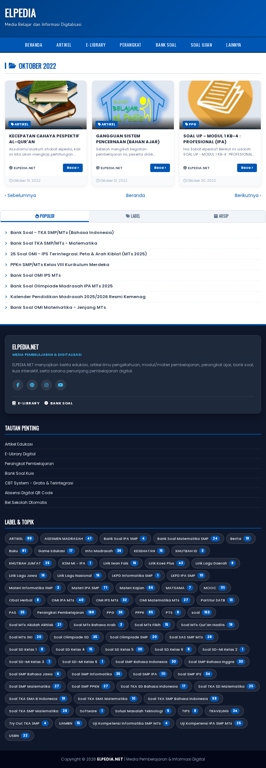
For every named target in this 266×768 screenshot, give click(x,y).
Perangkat (130, 44)
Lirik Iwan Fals (119, 563)
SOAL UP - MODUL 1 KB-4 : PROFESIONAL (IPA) (212, 139)
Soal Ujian (201, 44)
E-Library (96, 44)
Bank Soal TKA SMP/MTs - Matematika (53, 243)
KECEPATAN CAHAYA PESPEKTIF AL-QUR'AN (44, 139)
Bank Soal (166, 44)
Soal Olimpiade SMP (133, 637)
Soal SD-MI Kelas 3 (29, 661)
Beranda (33, 44)
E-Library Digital (20, 454)
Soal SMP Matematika (34, 686)
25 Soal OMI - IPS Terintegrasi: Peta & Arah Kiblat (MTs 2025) (78, 254)
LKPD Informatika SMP (135, 575)
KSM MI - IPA (76, 563)
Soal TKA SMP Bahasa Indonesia (182, 698)
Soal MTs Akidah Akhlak (35, 624)
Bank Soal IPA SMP (124, 538)
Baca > (73, 167)
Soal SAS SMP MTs (190, 637)
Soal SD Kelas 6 (172, 649)
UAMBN (69, 723)
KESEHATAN (148, 550)
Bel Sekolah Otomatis (26, 502)
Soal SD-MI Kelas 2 (222, 649)
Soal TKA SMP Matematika (38, 711)
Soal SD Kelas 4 (74, 649)
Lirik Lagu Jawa (27, 575)
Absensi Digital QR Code (29, 492)
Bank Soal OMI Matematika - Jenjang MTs (58, 307)
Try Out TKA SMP (27, 723)
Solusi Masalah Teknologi (142, 711)
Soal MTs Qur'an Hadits (207, 624)
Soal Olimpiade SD (75, 637)
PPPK (144, 612)
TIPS (189, 711)
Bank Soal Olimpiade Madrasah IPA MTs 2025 (61, 286)
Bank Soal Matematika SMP (187, 538)
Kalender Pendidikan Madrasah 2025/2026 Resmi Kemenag (78, 297)
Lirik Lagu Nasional (78, 575)
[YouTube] (60, 384)
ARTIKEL (21, 124)
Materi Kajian (136, 587)
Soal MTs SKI (25, 637)
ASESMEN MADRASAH (67, 538)
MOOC (214, 587)
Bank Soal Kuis (19, 473)
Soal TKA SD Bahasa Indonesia (153, 686)
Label (135, 216)
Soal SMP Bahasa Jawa (34, 674)
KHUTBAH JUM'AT (29, 563)
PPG (192, 124)
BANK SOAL (61, 403)
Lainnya (233, 44)
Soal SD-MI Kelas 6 (82, 661)
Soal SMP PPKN (90, 686)
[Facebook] (17, 384)
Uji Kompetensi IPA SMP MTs (210, 723)
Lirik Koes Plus (166, 563)
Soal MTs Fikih (151, 624)
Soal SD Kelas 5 (123, 649)
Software (91, 711)
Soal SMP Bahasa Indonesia (145, 661)
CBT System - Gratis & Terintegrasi (39, 483)
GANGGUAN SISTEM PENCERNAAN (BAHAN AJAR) (128, 139)
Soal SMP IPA (149, 674)
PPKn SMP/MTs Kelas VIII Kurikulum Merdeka (59, 265)
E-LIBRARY (29, 403)
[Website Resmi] (32, 384)
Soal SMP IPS (194, 674)
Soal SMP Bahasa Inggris (215, 661)
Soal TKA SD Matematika (225, 686)
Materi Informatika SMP (34, 587)
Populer (46, 216)
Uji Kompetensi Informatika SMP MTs (130, 723)
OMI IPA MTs (67, 600)
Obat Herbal (24, 600)
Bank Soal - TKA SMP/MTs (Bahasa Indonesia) (62, 232)
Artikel (64, 44)
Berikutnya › (248, 195)
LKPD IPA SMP (187, 575)
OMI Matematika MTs (163, 600)
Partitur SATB (217, 600)
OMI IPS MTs (111, 600)
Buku (17, 550)
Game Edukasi (55, 550)
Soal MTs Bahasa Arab (98, 624)
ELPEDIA (20, 12)
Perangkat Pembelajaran (29, 463)
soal (201, 612)
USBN (18, 735)
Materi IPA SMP (89, 587)
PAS (17, 612)
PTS (172, 612)
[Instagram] (46, 384)
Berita (239, 538)
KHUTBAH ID (189, 550)
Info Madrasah (103, 550)
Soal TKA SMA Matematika (106, 698)
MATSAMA (178, 587)
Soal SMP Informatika (96, 674)
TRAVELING (223, 711)
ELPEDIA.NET (110, 759)
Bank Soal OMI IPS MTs (35, 275)
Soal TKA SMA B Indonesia (37, 698)
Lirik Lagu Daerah (215, 563)
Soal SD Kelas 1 (26, 649)
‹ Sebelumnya (20, 195)
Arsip (223, 216)
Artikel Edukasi (19, 444)
